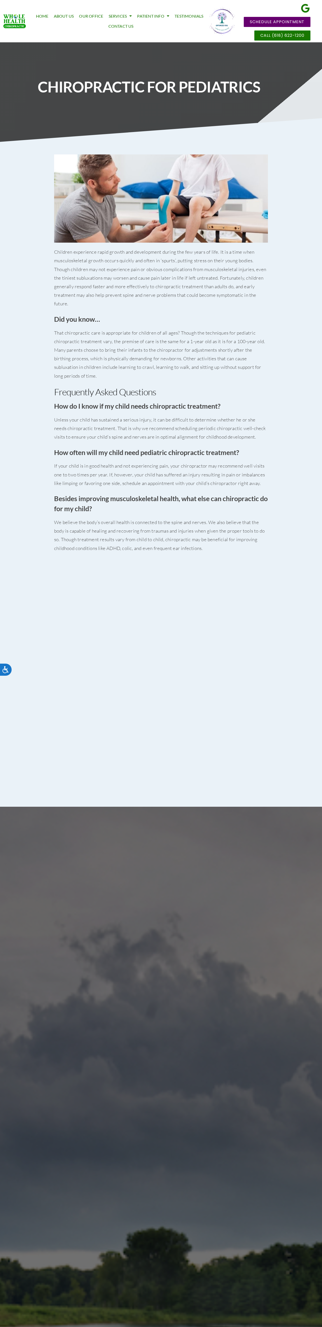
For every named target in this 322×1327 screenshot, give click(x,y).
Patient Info (150, 16)
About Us (64, 16)
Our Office (91, 16)
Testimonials (189, 16)
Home (42, 16)
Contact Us (121, 26)
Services (118, 16)
